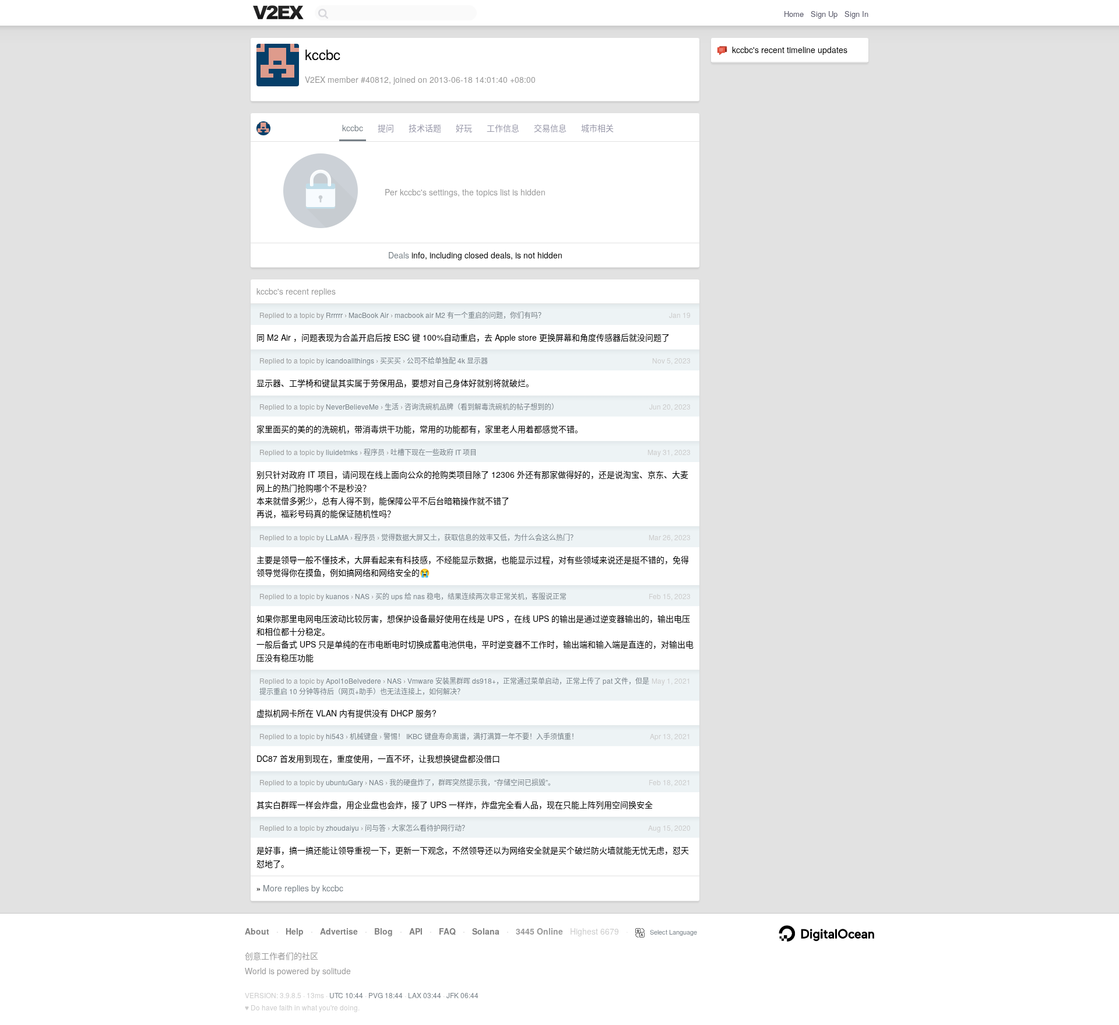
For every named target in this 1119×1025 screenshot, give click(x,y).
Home (794, 13)
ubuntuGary (344, 782)
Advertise (339, 931)
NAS (362, 596)
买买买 (390, 360)
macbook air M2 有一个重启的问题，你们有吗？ (470, 315)
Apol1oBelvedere (353, 680)
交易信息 (550, 128)
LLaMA (337, 537)
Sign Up (824, 13)
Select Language (671, 931)
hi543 (335, 736)
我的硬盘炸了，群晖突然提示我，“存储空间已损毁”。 (472, 782)
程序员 (374, 452)
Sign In (856, 13)
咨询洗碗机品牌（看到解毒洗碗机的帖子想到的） (481, 406)
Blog (383, 931)
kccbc (352, 128)
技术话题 (425, 128)
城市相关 (597, 128)
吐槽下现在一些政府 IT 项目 (433, 452)
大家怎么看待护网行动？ (430, 827)
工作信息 (503, 128)
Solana (485, 931)
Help (295, 931)
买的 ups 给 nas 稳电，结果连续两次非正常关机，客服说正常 (470, 596)
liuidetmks (342, 452)
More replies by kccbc (303, 888)
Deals (398, 255)
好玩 (464, 128)
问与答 (375, 827)
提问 (386, 128)
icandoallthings (350, 360)
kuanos (337, 596)
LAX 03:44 (424, 995)
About (257, 931)
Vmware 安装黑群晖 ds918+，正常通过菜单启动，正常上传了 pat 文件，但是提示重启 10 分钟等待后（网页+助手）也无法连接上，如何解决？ (454, 686)
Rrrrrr (334, 315)
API (416, 931)
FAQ (447, 931)
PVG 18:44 (385, 995)
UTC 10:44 (346, 995)
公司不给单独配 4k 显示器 (447, 360)
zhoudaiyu (342, 827)
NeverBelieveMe (352, 406)
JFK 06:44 (462, 995)
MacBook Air (369, 315)
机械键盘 (364, 736)
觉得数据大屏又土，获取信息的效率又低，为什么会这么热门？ (479, 537)
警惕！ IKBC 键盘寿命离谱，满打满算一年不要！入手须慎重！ (480, 736)
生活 (392, 406)
